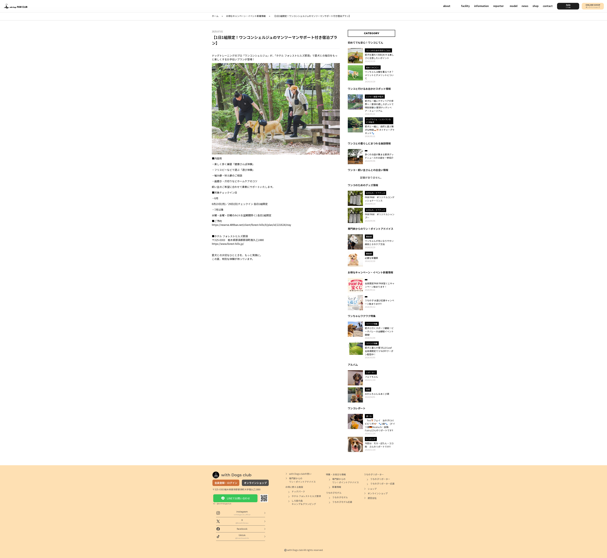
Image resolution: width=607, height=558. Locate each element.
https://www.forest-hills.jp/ (228, 244)
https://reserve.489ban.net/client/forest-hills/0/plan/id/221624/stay (251, 225)
